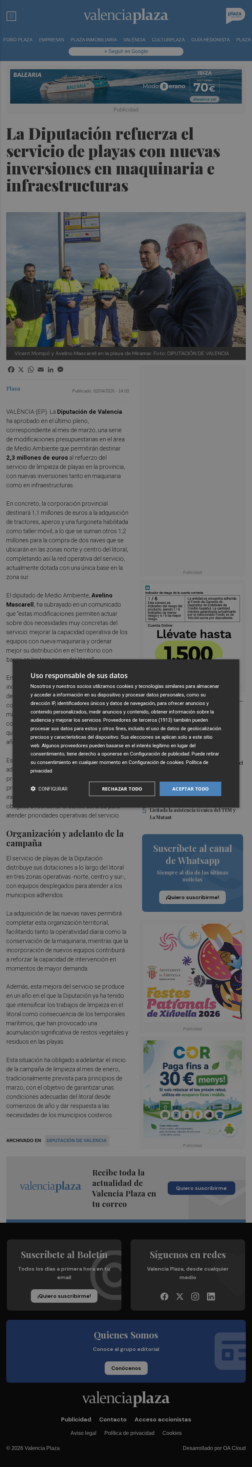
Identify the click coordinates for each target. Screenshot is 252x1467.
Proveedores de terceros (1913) (137, 720)
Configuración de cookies (156, 762)
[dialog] (125, 733)
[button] (49, 789)
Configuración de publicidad (159, 754)
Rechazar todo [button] (122, 788)
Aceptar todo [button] (190, 788)
